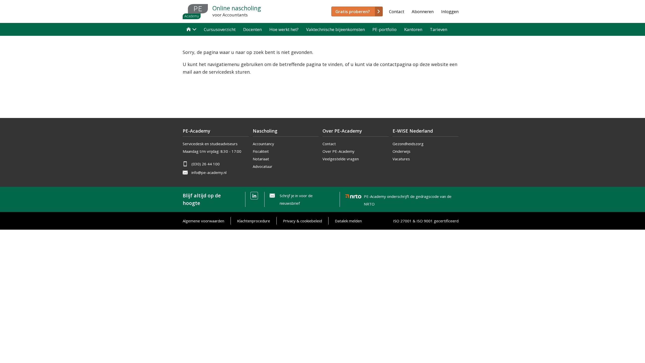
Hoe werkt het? (284, 29)
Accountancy (263, 143)
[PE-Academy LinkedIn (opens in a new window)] (254, 195)
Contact (396, 11)
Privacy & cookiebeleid (302, 220)
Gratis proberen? (352, 11)
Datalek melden (348, 220)
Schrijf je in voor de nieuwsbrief (296, 199)
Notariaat (261, 158)
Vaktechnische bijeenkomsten (335, 29)
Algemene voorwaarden (203, 220)
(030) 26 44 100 (205, 163)
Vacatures (401, 158)
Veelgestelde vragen (340, 158)
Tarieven (438, 29)
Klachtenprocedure (253, 220)
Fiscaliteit (261, 151)
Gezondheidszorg (408, 143)
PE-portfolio (384, 29)
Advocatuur (262, 166)
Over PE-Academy (338, 151)
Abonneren (423, 11)
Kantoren (413, 29)
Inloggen (450, 11)
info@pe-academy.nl (209, 172)
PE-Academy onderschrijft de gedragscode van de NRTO (408, 197)
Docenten (252, 29)
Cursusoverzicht (220, 29)
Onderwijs (401, 151)
